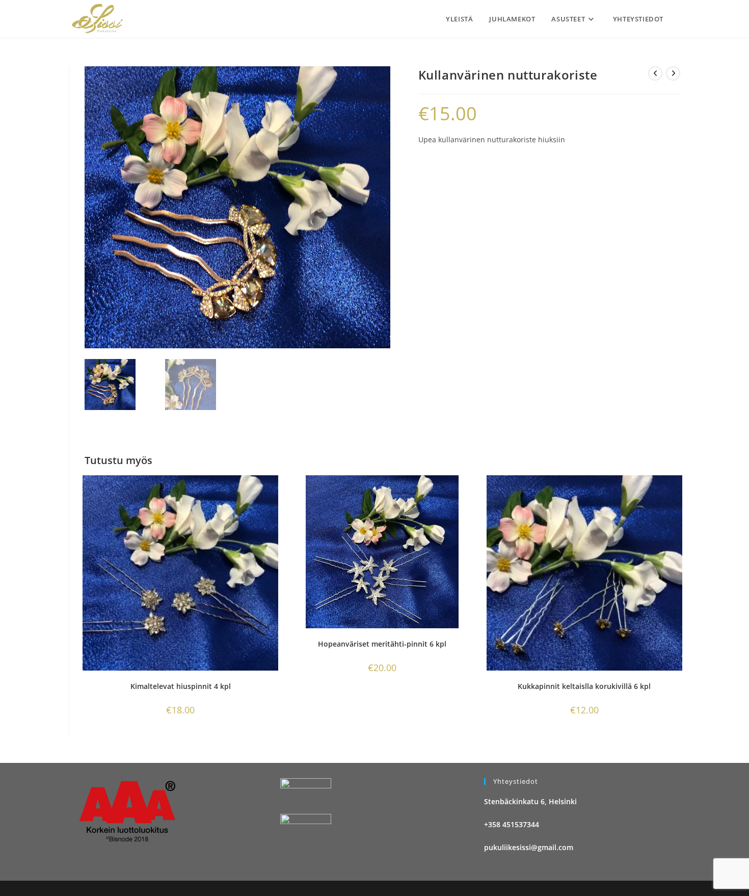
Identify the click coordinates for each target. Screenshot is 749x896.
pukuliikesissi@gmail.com (528, 847)
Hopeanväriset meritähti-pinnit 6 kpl (382, 644)
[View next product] (673, 73)
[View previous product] (655, 73)
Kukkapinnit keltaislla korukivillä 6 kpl (584, 686)
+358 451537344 (511, 824)
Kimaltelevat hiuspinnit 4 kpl (180, 686)
